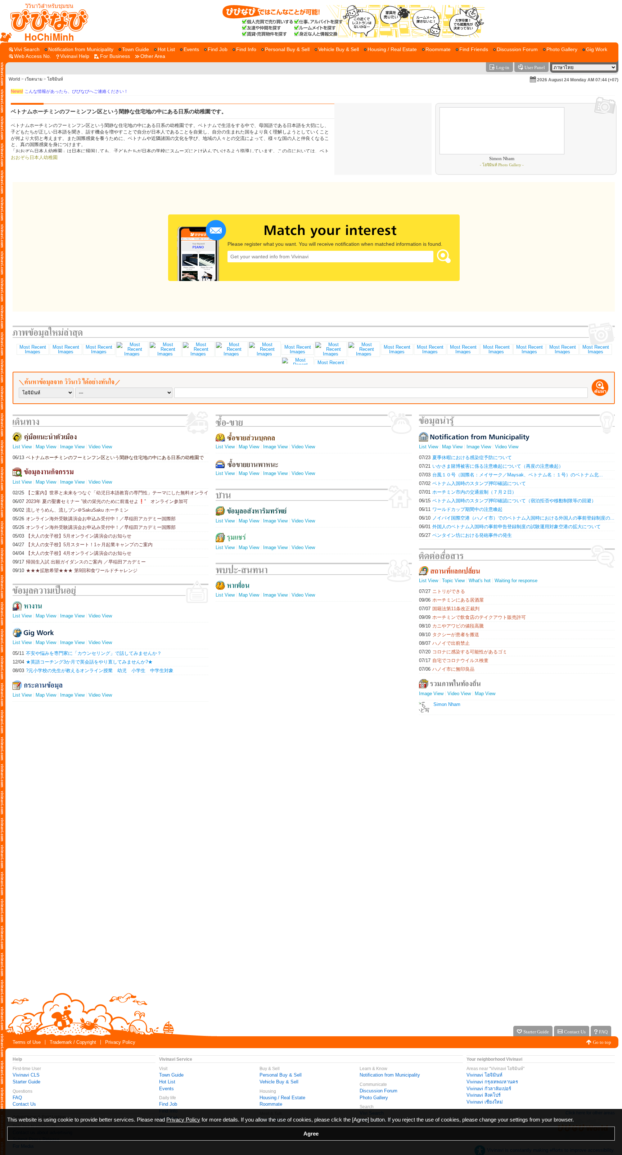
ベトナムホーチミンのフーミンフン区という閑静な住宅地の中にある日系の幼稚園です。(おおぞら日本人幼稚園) (108, 457)
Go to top (602, 1042)
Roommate (271, 1104)
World (14, 79)
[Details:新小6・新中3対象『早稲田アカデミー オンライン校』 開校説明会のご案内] (529, 349)
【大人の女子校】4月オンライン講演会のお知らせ (72, 553)
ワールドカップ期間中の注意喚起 (460, 509)
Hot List (167, 1081)
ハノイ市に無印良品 (446, 669)
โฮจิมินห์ (55, 79)
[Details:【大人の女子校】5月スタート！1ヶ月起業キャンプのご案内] (264, 349)
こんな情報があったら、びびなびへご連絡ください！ (69, 91)
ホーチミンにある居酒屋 (451, 600)
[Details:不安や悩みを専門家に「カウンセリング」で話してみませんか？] (65, 349)
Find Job (168, 1104)
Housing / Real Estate (282, 1097)
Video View (100, 446)
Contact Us (24, 1104)
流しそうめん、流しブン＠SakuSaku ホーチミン (71, 510)
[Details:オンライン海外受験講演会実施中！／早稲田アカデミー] (429, 349)
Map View (46, 446)
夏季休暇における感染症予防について (465, 457)
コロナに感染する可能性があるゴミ (463, 651)
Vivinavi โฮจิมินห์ (484, 1075)
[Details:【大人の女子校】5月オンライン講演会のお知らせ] (231, 349)
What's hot (480, 580)
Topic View (453, 580)
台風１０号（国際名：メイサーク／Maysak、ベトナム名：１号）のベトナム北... (511, 474)
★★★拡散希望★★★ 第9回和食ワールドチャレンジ (75, 570)
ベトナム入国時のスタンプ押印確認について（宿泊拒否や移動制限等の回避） (507, 500)
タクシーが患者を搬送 (449, 634)
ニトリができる (442, 591)
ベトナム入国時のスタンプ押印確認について (472, 483)
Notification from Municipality (390, 1075)
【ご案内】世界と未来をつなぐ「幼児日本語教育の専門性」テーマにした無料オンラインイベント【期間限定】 (110, 492)
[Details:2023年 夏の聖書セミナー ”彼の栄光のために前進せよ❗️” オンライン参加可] (98, 349)
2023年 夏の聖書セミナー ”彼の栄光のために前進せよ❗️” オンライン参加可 (100, 501)
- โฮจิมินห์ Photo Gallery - (502, 165)
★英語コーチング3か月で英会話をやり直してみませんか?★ (83, 662)
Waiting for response (516, 580)
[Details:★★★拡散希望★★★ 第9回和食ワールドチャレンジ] (363, 349)
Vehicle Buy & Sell (279, 1081)
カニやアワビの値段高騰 (451, 626)
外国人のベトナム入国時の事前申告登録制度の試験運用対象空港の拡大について (510, 526)
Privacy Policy (120, 1042)
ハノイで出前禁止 (444, 643)
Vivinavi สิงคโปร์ (483, 1095)
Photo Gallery (374, 1097)
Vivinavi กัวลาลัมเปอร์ (488, 1088)
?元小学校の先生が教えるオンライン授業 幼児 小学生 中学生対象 (93, 670)
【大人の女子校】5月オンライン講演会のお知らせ (72, 536)
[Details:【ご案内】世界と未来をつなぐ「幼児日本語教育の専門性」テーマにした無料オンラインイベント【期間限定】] (32, 349)
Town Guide (171, 1075)
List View (22, 446)
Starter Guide (26, 1081)
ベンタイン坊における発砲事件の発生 (465, 535)
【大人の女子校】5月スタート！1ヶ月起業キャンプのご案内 (83, 544)
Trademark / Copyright (73, 1042)
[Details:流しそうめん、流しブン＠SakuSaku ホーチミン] (131, 349)
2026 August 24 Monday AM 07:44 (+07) (577, 79)
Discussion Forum (378, 1090)
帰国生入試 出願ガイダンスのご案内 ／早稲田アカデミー (79, 562)
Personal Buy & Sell (281, 1075)
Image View (72, 446)
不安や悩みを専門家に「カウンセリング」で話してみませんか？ (87, 653)
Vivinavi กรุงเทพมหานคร (492, 1081)
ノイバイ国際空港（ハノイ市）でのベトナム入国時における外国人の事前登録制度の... (516, 518)
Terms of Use (27, 1042)
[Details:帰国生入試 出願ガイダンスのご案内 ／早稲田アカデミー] (330, 349)
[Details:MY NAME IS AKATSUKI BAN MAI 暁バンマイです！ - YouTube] (462, 349)
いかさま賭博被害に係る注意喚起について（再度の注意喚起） (491, 466)
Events (166, 1088)
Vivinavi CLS (26, 1075)
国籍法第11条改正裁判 (449, 608)
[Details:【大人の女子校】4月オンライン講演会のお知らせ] (297, 349)
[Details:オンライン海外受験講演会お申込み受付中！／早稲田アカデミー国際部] (164, 349)
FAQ (17, 1097)
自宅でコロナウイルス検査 (453, 660)
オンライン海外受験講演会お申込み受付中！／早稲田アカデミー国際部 (94, 518)
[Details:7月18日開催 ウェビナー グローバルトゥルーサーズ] (496, 349)
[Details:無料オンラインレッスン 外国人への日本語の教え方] (396, 349)
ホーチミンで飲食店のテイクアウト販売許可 (472, 617)
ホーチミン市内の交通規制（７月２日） (468, 492)
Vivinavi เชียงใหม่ (484, 1102)
